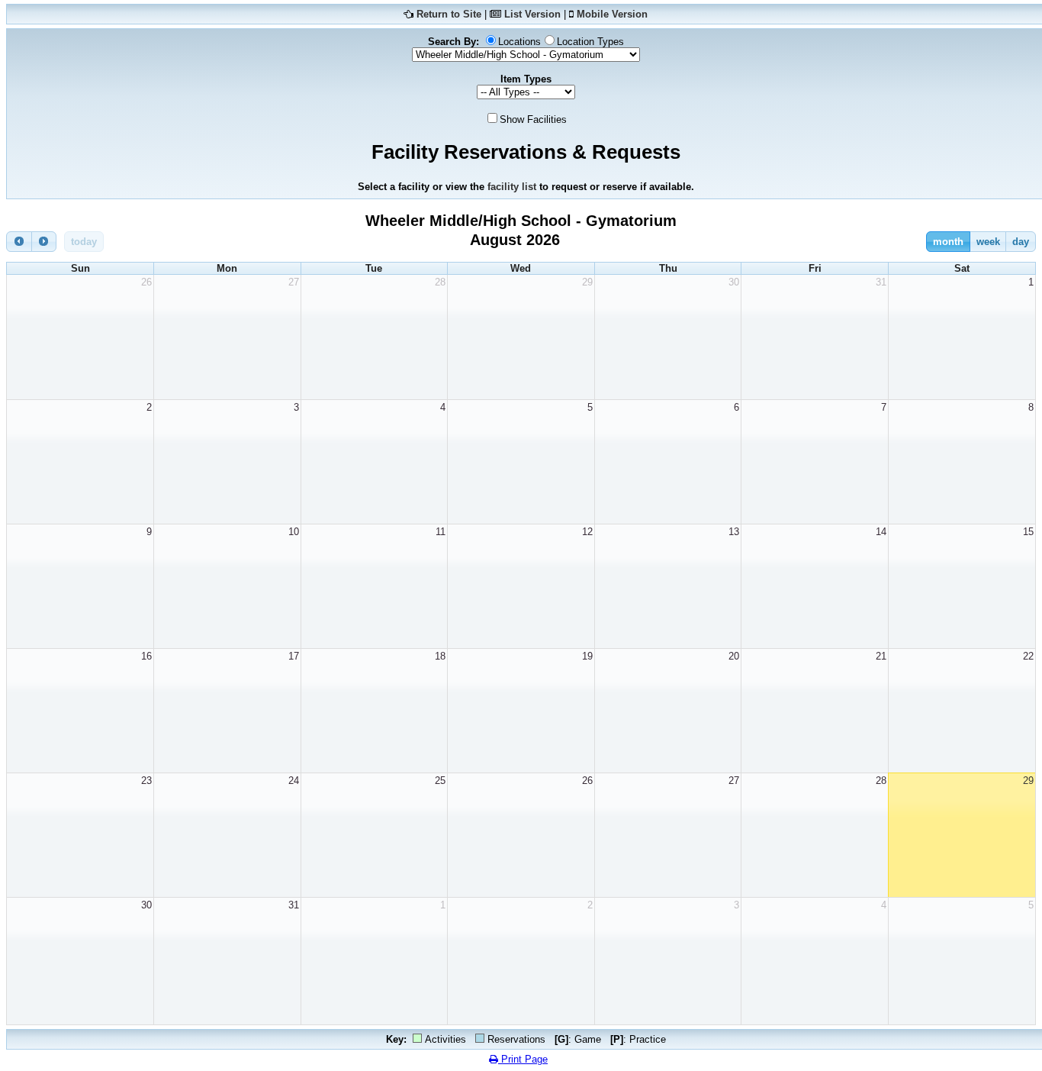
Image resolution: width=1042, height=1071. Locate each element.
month (948, 241)
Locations (519, 41)
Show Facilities (533, 119)
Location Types (590, 41)
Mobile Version (612, 14)
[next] (44, 241)
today (84, 241)
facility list (511, 186)
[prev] (19, 241)
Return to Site (448, 14)
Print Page (523, 1059)
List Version (532, 14)
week (988, 241)
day (1020, 241)
